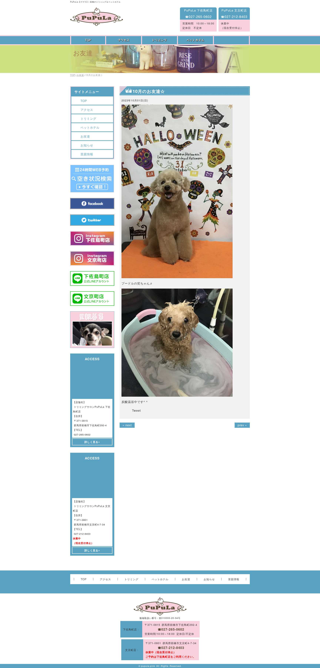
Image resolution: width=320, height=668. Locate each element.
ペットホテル (196, 40)
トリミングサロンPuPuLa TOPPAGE (96, 16)
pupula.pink (148, 665)
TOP (88, 40)
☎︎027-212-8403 (234, 16)
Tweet (136, 410)
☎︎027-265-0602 (198, 16)
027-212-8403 (82, 533)
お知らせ (87, 145)
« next (127, 425)
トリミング (160, 40)
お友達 (232, 40)
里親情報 (87, 154)
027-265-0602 (82, 434)
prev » (242, 425)
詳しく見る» (92, 442)
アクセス (124, 40)
